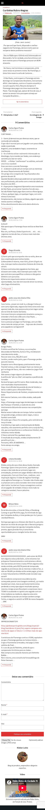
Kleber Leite (8, 13)
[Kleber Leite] (22, 3)
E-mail (4, 714)
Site (2, 724)
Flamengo (6, 7)
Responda (7, 209)
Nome (4, 705)
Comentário (6, 682)
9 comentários (25, 13)
